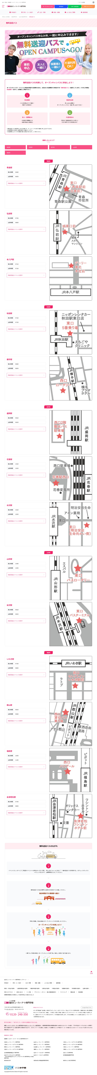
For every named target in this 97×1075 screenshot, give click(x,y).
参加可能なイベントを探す (15, 183)
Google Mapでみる (86, 1007)
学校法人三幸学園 (5, 16)
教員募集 (80, 992)
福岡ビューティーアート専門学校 (41, 1049)
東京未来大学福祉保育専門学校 (41, 1060)
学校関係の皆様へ (76, 988)
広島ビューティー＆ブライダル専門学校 (13, 1049)
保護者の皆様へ (66, 988)
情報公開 (72, 992)
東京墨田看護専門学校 (68, 1055)
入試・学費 (28, 983)
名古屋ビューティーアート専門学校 (42, 1047)
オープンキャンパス (48, 6)
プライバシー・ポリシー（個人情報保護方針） (45, 992)
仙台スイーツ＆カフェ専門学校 (41, 1055)
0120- (19, 1014)
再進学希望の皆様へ (35, 988)
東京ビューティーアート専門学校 (41, 1044)
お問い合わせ (19, 992)
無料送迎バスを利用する (69, 870)
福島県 (8, 153)
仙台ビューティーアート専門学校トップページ (15, 979)
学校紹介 (6, 983)
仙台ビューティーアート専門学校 (32, 1025)
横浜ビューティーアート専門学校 (12, 1047)
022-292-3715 (10, 1009)
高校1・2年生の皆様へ (9, 988)
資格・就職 (37, 983)
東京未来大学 (7, 1060)
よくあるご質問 (48, 983)
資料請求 (61, 6)
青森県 (8, 147)
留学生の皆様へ (46, 988)
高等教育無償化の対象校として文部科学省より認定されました (19, 995)
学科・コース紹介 (17, 983)
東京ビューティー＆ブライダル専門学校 (72, 1044)
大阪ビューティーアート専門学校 (71, 1047)
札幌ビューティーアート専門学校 (12, 1042)
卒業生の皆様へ (56, 988)
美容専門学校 (14, 16)
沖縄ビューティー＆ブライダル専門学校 (72, 1049)
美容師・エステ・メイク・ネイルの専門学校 (16, 1038)
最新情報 (58, 983)
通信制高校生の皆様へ (22, 988)
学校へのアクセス (88, 6)
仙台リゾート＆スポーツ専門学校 (42, 1052)
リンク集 (28, 992)
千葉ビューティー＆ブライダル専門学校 (13, 1044)
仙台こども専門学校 (68, 1052)
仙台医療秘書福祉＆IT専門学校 (11, 1052)
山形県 (75, 147)
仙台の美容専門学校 (23, 16)
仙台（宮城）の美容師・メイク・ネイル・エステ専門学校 (14, 2)
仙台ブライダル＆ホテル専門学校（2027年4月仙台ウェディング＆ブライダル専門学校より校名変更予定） (19, 1056)
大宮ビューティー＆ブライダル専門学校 (72, 1042)
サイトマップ (63, 992)
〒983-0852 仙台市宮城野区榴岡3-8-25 (13, 1007)
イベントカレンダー (14, 870)
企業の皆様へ (86, 988)
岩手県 (53, 147)
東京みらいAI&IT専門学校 (69, 1060)
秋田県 (30, 147)
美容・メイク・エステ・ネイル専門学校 (13, 1025)
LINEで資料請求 (75, 6)
